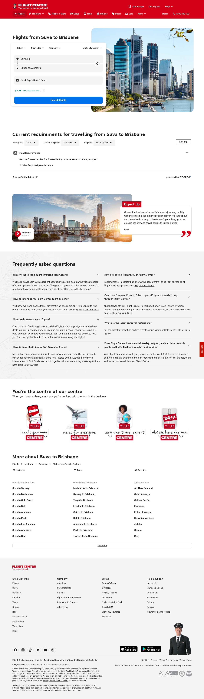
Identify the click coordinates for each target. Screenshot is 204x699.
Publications (18, 621)
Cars (131, 14)
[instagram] (23, 650)
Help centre (152, 583)
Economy (53, 48)
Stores (165, 14)
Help (167, 6)
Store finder (152, 597)
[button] (102, 545)
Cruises (104, 14)
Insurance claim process (158, 612)
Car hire (16, 597)
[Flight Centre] (24, 567)
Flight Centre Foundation (69, 597)
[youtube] (45, 650)
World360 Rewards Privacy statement (174, 665)
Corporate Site (64, 588)
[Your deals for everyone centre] (79, 423)
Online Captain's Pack (112, 602)
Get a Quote (154, 6)
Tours (89, 14)
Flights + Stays (59, 14)
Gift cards (106, 588)
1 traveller (36, 48)
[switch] (42, 91)
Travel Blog (17, 626)
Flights (21, 14)
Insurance (107, 597)
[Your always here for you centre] (169, 423)
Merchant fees (76, 678)
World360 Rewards (111, 612)
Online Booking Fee (63, 676)
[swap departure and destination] (97, 63)
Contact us (152, 592)
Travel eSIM (107, 607)
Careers (61, 592)
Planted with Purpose (67, 602)
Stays (76, 14)
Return (20, 48)
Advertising (62, 607)
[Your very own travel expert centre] (124, 423)
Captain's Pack (109, 583)
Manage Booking (155, 588)
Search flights (58, 100)
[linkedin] (38, 650)
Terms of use (186, 660)
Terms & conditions (168, 660)
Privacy (150, 602)
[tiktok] (30, 650)
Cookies (150, 607)
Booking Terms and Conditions (55, 681)
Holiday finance (109, 592)
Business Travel (19, 616)
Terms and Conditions (21, 671)
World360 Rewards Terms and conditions (134, 665)
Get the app (138, 6)
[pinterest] (53, 650)
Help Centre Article (89, 309)
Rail (14, 612)
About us (61, 583)
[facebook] (15, 650)
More (140, 14)
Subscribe (106, 616)
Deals (118, 14)
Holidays (36, 14)
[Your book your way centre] (34, 423)
